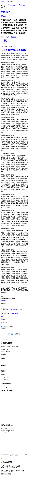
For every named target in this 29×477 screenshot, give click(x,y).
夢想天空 (6, 11)
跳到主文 (3, 16)
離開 (9, 474)
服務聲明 (17, 455)
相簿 (5, 40)
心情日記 (13, 37)
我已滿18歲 (3, 474)
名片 (5, 43)
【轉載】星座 (14, 313)
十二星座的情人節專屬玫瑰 (15, 50)
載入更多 (3, 319)
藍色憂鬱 (3, 300)
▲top (2, 316)
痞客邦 (12, 309)
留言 (15, 309)
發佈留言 (3, 328)
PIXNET (7, 454)
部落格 (5, 41)
